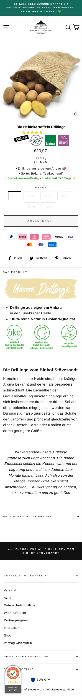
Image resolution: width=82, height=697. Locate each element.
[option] (41, 7)
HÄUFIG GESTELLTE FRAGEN (27, 516)
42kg (48, 206)
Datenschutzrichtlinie (19, 605)
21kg (47, 195)
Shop (8, 635)
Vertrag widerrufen (18, 643)
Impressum (12, 627)
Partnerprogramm (17, 620)
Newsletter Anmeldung (26, 656)
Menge (41, 187)
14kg (30, 195)
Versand (10, 590)
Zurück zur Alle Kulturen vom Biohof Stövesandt (44, 551)
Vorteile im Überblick (25, 575)
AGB (7, 598)
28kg (64, 195)
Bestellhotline (19, 669)
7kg (14, 195)
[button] (32, 132)
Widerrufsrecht (15, 612)
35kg (31, 206)
